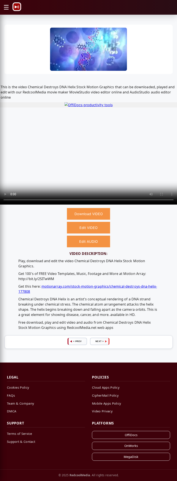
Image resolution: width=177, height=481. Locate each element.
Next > (99, 341)
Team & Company (20, 403)
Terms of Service (19, 433)
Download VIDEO (88, 214)
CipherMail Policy (105, 395)
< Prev (77, 341)
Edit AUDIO (88, 241)
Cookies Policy (18, 387)
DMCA (11, 411)
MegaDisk (131, 457)
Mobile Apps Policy (106, 403)
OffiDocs (131, 435)
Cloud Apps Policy (106, 387)
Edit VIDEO (88, 228)
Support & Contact (21, 441)
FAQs (11, 395)
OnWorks (131, 446)
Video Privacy (102, 411)
